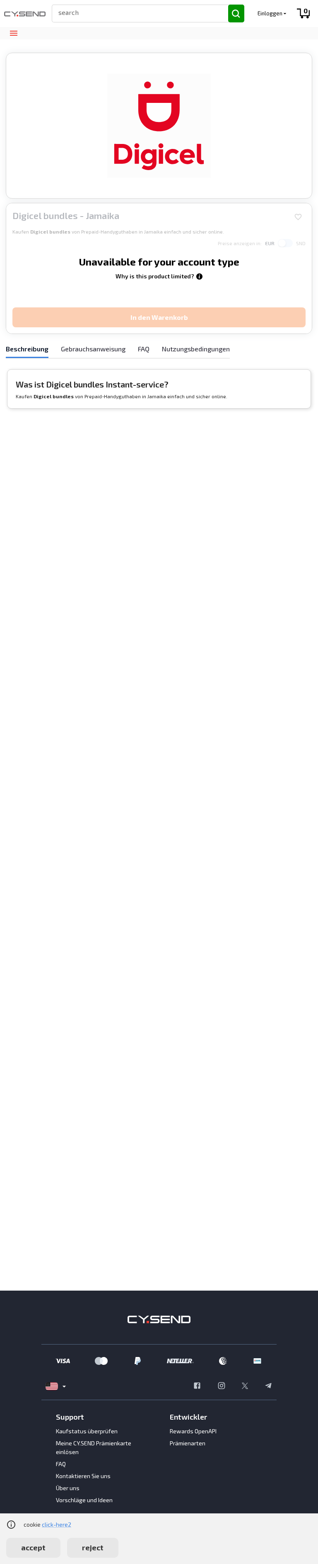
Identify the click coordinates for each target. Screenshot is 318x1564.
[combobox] (136, 12)
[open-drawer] (13, 33)
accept (33, 1547)
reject (93, 1547)
